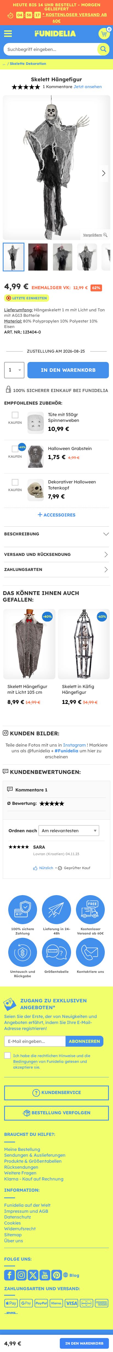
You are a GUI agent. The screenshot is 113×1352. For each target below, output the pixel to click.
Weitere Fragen (20, 1173)
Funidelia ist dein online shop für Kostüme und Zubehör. (55, 34)
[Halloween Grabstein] (35, 457)
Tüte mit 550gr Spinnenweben (63, 417)
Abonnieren (84, 1041)
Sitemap (13, 1234)
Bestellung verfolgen (60, 1112)
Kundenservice (60, 1092)
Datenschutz (17, 1217)
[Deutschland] (9, 1276)
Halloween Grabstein (70, 448)
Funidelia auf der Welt (27, 1205)
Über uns (13, 1240)
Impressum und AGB (26, 1211)
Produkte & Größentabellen (33, 1161)
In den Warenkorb (84, 1343)
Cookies (12, 1223)
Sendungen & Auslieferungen (35, 1155)
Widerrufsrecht (20, 1228)
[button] (104, 173)
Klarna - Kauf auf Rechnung (33, 1179)
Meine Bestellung (22, 1149)
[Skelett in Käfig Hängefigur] (84, 644)
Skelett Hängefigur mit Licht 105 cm (27, 689)
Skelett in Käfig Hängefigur (78, 689)
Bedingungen (25, 1061)
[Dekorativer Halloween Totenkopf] (35, 490)
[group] (13, 257)
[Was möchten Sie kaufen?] (8, 33)
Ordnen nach (23, 830)
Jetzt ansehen (88, 86)
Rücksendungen (21, 1167)
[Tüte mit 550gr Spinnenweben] (35, 423)
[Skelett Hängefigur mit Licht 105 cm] (29, 644)
